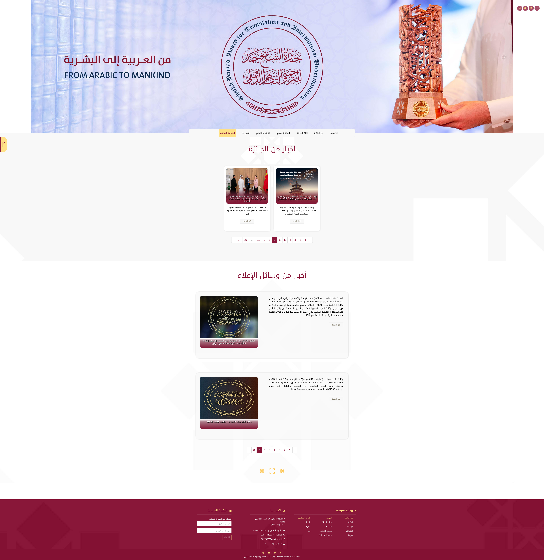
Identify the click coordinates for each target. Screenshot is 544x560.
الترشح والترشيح (263, 133)
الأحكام (329, 526)
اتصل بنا (245, 133)
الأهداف (349, 531)
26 (245, 239)
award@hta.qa (259, 530)
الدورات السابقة (227, 133)
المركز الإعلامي (283, 133)
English (193, 132)
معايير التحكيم (326, 531)
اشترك (227, 537)
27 (239, 239)
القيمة (350, 535)
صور (308, 531)
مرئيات (307, 526)
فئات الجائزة (302, 133)
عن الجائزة (319, 133)
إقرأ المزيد (297, 221)
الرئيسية (334, 133)
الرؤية (350, 522)
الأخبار (308, 522)
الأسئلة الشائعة (325, 535)
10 (258, 239)
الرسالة (350, 526)
